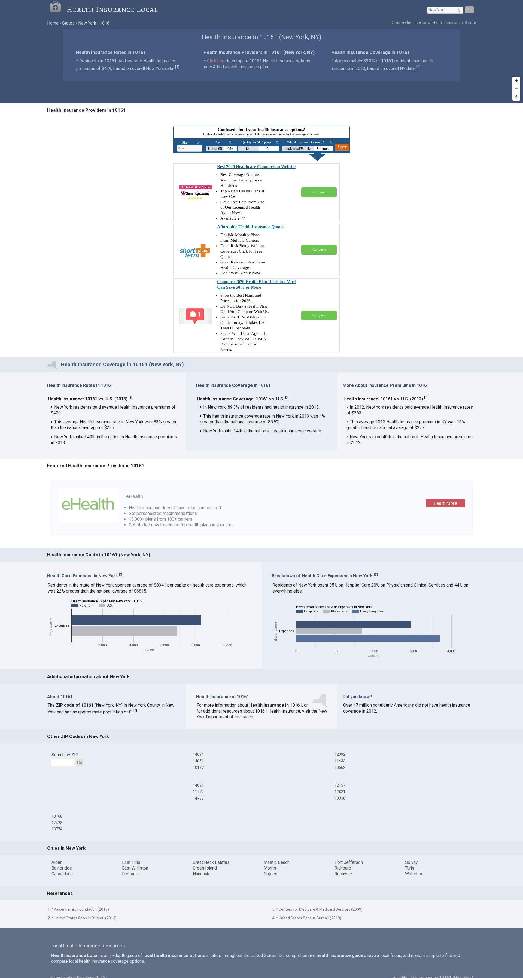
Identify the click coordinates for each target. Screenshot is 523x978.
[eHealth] (88, 521)
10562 (340, 767)
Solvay (411, 862)
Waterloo (413, 873)
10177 (198, 767)
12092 (340, 754)
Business (323, 149)
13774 (56, 829)
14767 (198, 798)
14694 (198, 754)
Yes (268, 149)
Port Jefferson (349, 862)
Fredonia (130, 873)
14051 (198, 761)
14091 (198, 785)
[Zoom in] (516, 81)
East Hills (131, 862)
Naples (270, 873)
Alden (56, 862)
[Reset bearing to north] (516, 97)
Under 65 (215, 149)
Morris (270, 868)
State (186, 143)
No (248, 149)
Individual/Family (298, 149)
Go (469, 10)
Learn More (445, 503)
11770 (198, 791)
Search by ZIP (64, 754)
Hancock (201, 873)
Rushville (343, 873)
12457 (340, 785)
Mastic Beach (277, 862)
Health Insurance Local (112, 9)
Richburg (343, 868)
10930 (340, 798)
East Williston (135, 868)
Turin (409, 868)
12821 (340, 791)
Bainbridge (61, 868)
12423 (56, 823)
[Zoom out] (516, 89)
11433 (340, 761)
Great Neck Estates (211, 862)
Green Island (205, 868)
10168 (56, 816)
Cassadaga (62, 873)
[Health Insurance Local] (57, 9)
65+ (230, 149)
